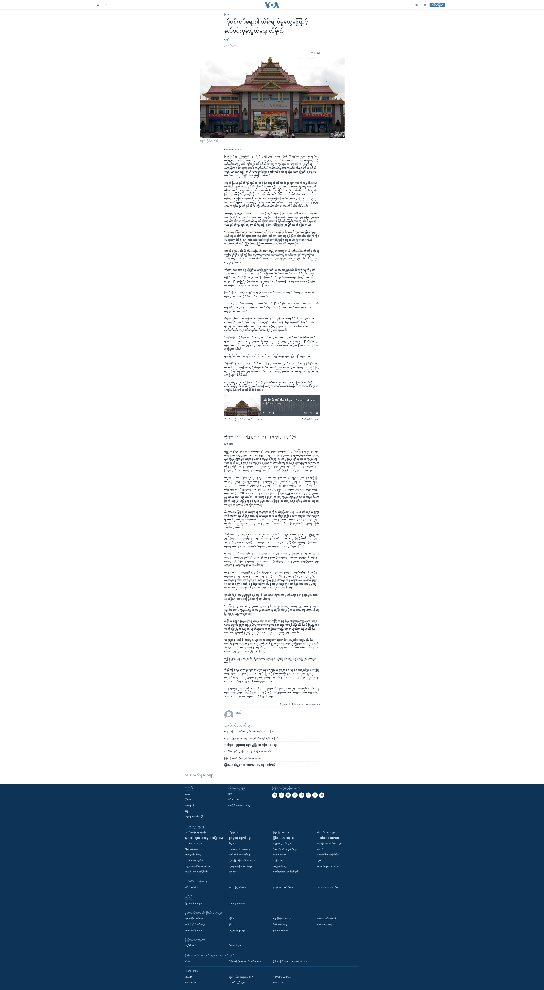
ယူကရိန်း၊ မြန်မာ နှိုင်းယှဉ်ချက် (242, 860)
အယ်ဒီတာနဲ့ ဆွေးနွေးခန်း (195, 832)
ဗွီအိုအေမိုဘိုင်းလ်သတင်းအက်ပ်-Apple (245, 961)
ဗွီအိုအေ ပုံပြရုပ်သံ (280, 930)
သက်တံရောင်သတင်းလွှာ (328, 866)
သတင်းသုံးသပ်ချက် (193, 843)
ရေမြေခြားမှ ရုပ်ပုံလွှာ (282, 919)
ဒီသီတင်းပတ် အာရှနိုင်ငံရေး (285, 849)
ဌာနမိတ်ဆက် (190, 945)
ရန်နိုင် (226, 39)
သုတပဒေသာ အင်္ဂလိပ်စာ (327, 887)
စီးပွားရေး (233, 843)
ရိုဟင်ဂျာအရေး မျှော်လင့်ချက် (285, 872)
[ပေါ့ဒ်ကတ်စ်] (315, 795)
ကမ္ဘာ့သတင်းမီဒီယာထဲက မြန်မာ (198, 866)
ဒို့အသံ (320, 860)
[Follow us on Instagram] (295, 795)
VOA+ (187, 961)
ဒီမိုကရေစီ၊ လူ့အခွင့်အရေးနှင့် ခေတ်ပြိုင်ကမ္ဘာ (204, 838)
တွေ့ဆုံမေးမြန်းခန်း (237, 930)
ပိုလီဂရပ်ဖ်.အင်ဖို (280, 924)
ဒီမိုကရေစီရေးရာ (192, 849)
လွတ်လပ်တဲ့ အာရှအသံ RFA (241, 977)
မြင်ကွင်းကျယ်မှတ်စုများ (283, 838)
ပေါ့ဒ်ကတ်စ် (233, 799)
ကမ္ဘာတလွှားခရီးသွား (282, 843)
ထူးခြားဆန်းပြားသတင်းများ (240, 866)
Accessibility (278, 982)
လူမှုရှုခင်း (233, 872)
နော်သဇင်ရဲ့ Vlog (324, 924)
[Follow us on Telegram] (301, 795)
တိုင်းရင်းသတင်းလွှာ (326, 832)
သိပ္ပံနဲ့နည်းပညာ (235, 832)
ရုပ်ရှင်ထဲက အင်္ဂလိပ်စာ (283, 887)
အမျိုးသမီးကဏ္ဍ (280, 866)
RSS (230, 794)
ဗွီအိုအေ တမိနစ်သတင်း (327, 919)
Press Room (190, 982)
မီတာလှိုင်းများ (235, 945)
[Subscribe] (321, 795)
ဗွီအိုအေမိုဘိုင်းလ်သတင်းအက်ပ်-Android (290, 961)
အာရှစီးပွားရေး (279, 855)
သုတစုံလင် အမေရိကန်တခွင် (329, 843)
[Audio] (416, 5)
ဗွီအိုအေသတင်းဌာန (274, 403)
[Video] (425, 5)
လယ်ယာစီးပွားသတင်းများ (240, 855)
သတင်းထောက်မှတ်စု (194, 860)
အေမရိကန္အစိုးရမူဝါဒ (237, 982)
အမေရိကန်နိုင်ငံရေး (193, 855)
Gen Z (320, 849)
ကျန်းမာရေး (278, 860)
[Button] (315, 53)
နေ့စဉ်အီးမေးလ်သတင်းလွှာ (239, 805)
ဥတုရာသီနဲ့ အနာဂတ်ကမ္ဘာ (240, 838)
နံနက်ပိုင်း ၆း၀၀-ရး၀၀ (194, 903)
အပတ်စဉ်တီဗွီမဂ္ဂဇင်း (193, 930)
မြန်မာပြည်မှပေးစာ (281, 832)
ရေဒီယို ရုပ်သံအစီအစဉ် (195, 924)
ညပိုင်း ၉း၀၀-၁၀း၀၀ (237, 903)
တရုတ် (188, 811)
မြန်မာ (227, 14)
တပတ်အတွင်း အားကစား (239, 849)
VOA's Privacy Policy (282, 977)
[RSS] (308, 795)
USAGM (188, 977)
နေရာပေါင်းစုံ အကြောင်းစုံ (328, 855)
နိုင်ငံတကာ (189, 799)
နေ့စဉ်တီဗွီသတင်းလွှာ (194, 919)
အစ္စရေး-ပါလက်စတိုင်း (194, 816)
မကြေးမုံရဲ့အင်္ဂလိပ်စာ (238, 887)
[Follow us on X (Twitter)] (281, 795)
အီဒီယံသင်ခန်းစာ (192, 887)
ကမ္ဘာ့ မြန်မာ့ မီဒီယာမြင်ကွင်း (196, 872)
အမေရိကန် (189, 805)
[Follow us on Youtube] (288, 795)
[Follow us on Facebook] (274, 795)
